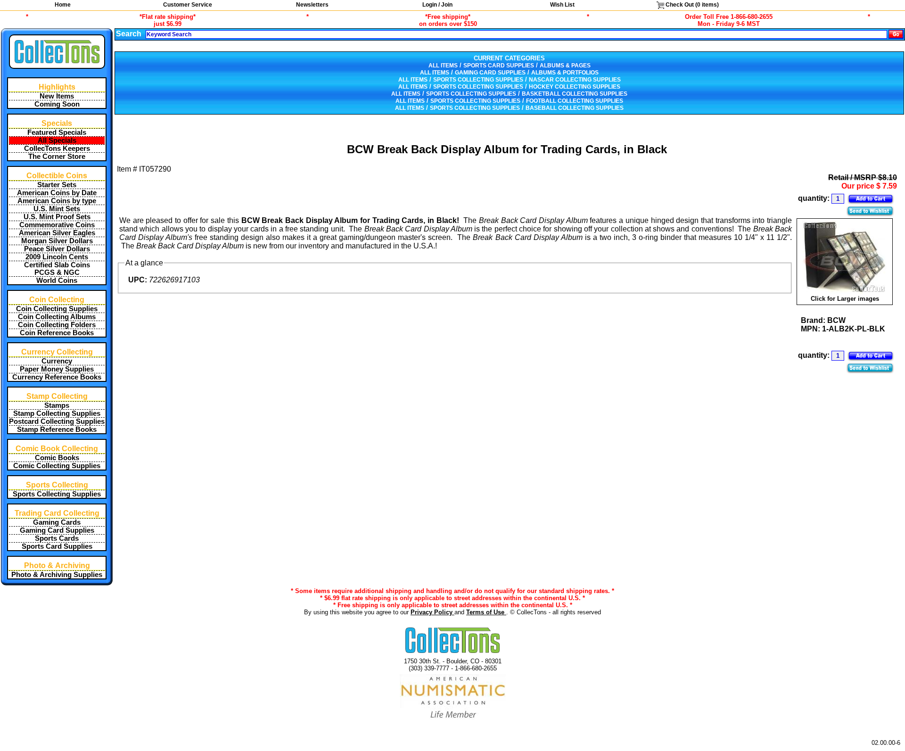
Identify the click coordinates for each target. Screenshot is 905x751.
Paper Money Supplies (57, 369)
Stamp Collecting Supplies (56, 413)
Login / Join (437, 4)
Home (63, 4)
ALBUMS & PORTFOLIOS (565, 72)
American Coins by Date (57, 193)
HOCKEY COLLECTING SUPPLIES (574, 86)
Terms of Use (486, 612)
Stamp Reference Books (57, 429)
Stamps (56, 405)
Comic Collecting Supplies (56, 466)
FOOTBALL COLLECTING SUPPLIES (574, 101)
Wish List (562, 4)
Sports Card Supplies (57, 546)
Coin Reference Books (57, 333)
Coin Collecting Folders (57, 325)
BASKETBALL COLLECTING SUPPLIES (574, 94)
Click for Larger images (845, 298)
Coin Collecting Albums (57, 317)
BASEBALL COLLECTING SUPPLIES (575, 108)
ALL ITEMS (443, 65)
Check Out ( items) (691, 4)
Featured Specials (56, 132)
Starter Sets (56, 185)
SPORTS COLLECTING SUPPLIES (478, 79)
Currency (56, 361)
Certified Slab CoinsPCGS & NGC (57, 268)
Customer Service (187, 4)
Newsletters (312, 4)
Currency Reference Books (56, 377)
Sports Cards (57, 538)
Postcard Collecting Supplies (57, 421)
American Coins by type (56, 201)
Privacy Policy (432, 612)
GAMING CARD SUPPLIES (490, 72)
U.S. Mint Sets (56, 209)
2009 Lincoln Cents (56, 257)
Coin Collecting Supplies (57, 309)
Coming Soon (57, 104)
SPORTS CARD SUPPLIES (498, 65)
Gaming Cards (57, 522)
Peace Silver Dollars (57, 249)
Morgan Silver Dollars (57, 241)
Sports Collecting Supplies (57, 494)
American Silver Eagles (57, 233)
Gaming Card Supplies (57, 530)
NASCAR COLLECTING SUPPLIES (575, 79)
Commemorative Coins (57, 225)
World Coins (56, 280)
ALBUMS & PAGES (565, 65)
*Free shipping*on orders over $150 (448, 20)
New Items (57, 96)
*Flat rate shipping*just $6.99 (168, 20)
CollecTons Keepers (57, 148)
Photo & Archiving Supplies (56, 574)
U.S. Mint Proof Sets (57, 217)
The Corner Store (56, 156)
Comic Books (57, 458)
